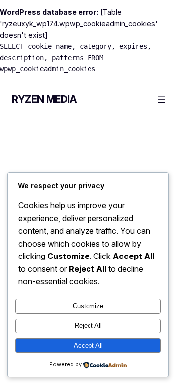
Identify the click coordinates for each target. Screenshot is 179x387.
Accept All (88, 345)
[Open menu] (161, 99)
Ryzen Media (44, 99)
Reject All (88, 325)
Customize (88, 306)
